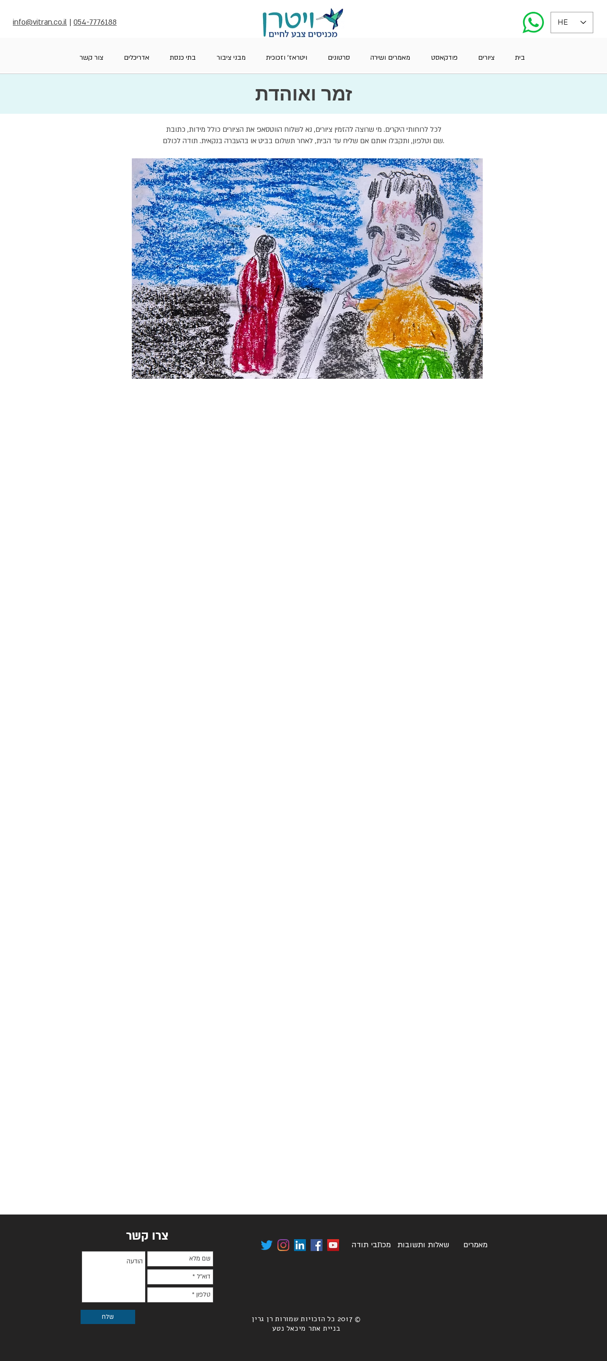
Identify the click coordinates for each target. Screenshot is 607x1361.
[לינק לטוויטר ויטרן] (267, 1245)
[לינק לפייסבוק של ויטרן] (316, 1245)
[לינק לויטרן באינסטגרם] (283, 1245)
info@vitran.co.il (40, 22)
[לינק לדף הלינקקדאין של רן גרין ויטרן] (300, 1245)
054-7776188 (95, 22)
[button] (486, 57)
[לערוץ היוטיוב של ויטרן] (333, 1245)
